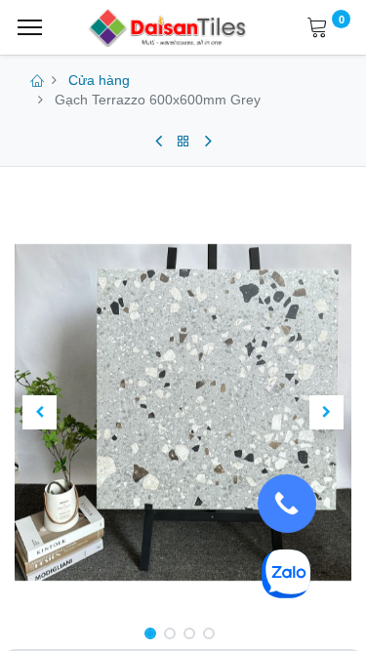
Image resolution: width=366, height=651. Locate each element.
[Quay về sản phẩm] (183, 141)
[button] (40, 412)
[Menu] (30, 27)
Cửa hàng (99, 80)
